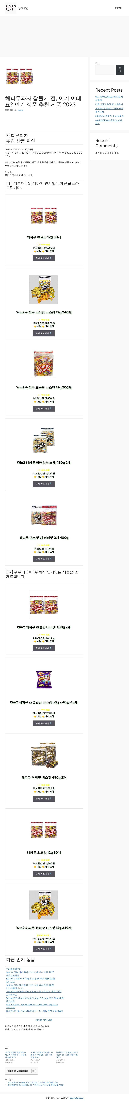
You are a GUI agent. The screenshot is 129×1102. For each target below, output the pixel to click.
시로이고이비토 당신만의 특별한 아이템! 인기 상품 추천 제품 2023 (42, 1054)
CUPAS (118, 8)
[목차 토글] (32, 1071)
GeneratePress (76, 1098)
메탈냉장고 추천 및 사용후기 (109, 104)
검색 (97, 63)
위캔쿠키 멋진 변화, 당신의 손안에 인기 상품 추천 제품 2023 (67, 1054)
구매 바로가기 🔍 (44, 258)
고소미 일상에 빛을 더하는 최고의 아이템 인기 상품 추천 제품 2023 (15, 1054)
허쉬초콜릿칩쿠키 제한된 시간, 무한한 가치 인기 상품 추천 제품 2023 (35, 1085)
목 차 (9, 172)
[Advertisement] (64, 35)
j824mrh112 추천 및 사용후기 (109, 116)
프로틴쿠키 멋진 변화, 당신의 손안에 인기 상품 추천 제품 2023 (33, 1082)
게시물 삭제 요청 (44, 1019)
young (23, 8)
